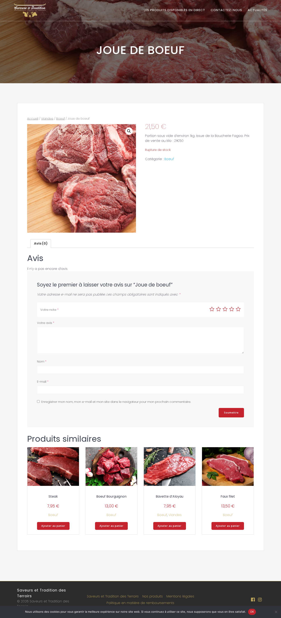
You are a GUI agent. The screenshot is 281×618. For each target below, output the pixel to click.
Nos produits (152, 596)
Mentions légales (180, 596)
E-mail (43, 381)
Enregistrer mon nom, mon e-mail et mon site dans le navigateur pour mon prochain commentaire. (116, 402)
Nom (41, 361)
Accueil (32, 119)
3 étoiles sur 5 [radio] (225, 309)
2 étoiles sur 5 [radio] (218, 309)
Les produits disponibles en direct (174, 10)
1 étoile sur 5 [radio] (211, 309)
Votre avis (45, 323)
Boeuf (60, 119)
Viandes (47, 119)
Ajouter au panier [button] (53, 526)
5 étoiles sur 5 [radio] (238, 309)
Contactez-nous (226, 10)
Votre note (49, 309)
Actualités (257, 10)
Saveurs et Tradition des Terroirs (113, 596)
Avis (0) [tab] (41, 243)
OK (252, 611)
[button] (129, 131)
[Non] (276, 612)
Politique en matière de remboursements (140, 603)
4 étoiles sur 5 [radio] (231, 309)
